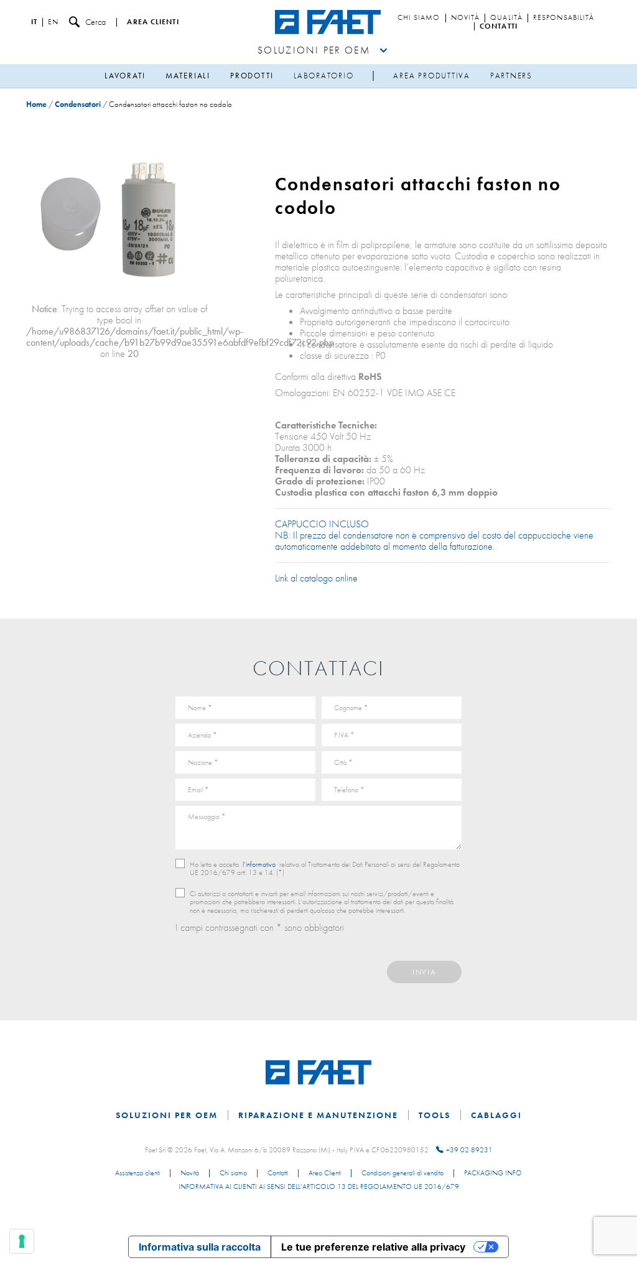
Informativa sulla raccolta (200, 1247)
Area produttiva (431, 75)
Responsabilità (563, 18)
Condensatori (78, 104)
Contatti (499, 26)
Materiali (187, 75)
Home (36, 104)
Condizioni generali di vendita (402, 1173)
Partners (511, 75)
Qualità (506, 18)
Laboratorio (323, 75)
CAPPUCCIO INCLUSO (322, 523)
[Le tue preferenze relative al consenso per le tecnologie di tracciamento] (22, 1241)
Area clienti (153, 22)
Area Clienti (325, 1173)
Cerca (95, 21)
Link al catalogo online (317, 578)
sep (373, 76)
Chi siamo (419, 18)
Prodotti (252, 75)
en (53, 22)
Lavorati (125, 75)
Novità (465, 18)
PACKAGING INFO (493, 1173)
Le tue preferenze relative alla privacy (373, 1247)
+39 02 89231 (469, 1149)
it (34, 22)
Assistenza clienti (137, 1173)
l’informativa (259, 864)
